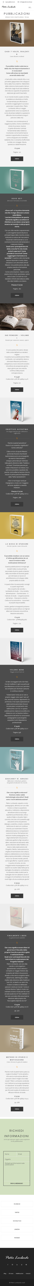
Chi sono (11, 1273)
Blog (5, 1273)
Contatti (28, 1273)
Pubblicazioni (19, 1273)
